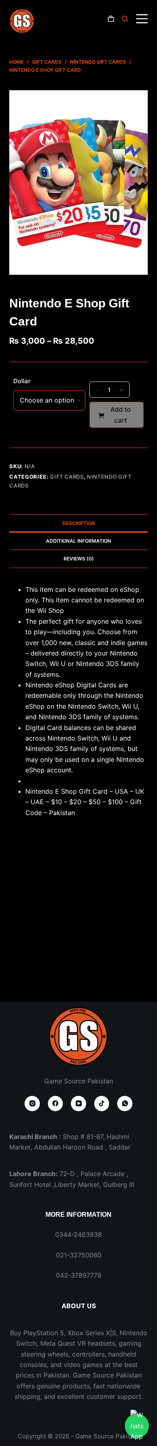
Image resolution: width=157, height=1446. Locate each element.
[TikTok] (101, 1103)
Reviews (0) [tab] (79, 559)
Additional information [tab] (78, 541)
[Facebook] (55, 1103)
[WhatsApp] (124, 1103)
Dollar (22, 381)
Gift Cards (67, 476)
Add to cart (120, 414)
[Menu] (142, 19)
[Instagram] (32, 1103)
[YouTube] (78, 1103)
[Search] (125, 19)
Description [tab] (78, 523)
